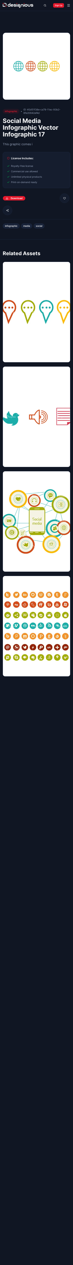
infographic (11, 225)
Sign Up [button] (58, 5)
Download (17, 198)
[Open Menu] (68, 5)
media (26, 225)
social (39, 225)
